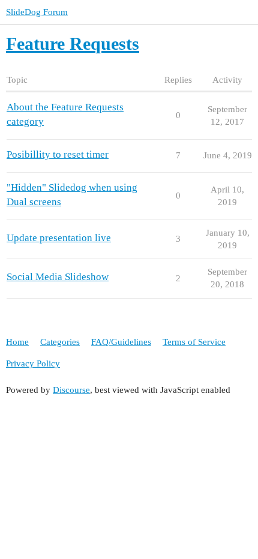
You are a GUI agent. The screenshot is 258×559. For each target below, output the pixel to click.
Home (17, 342)
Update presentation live (59, 238)
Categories (60, 342)
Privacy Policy (33, 363)
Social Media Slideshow (58, 276)
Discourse (71, 390)
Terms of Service (194, 342)
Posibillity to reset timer (58, 154)
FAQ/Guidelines (121, 342)
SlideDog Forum (37, 12)
